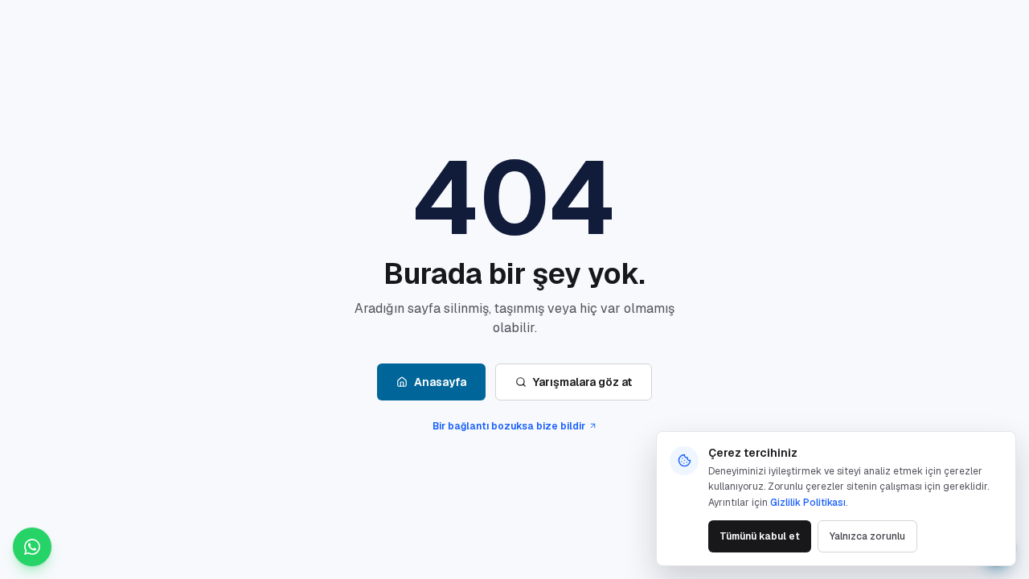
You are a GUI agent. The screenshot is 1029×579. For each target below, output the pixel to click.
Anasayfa (440, 382)
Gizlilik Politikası (808, 502)
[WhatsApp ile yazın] (32, 547)
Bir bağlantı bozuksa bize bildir (509, 426)
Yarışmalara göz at (582, 382)
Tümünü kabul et (759, 536)
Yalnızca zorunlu (867, 536)
